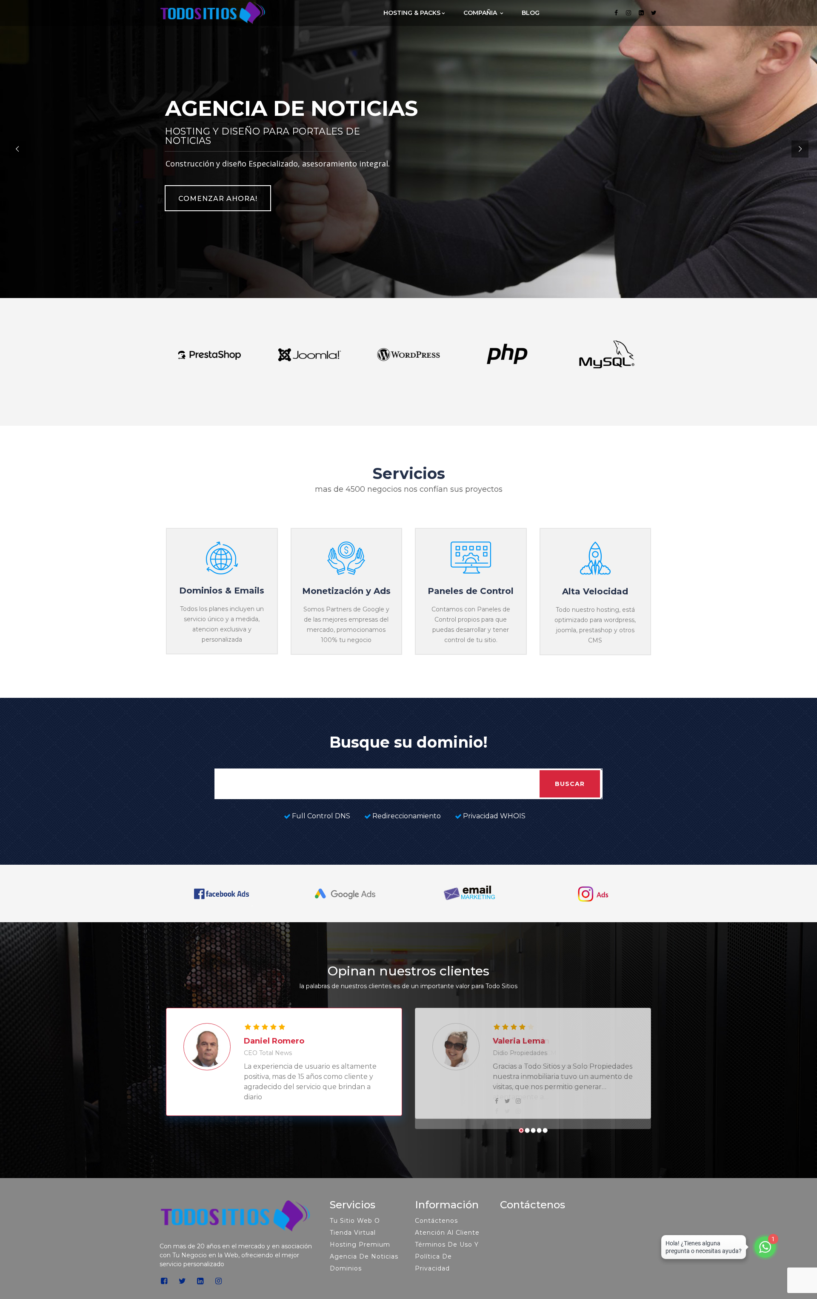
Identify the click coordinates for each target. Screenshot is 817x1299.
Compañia (481, 13)
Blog (531, 13)
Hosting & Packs (411, 13)
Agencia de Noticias (364, 1266)
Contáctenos (436, 1231)
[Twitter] (654, 13)
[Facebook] (616, 13)
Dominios (346, 1278)
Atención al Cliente (447, 1243)
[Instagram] (629, 13)
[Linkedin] (641, 13)
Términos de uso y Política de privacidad (447, 1266)
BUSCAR (570, 784)
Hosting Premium (360, 1255)
